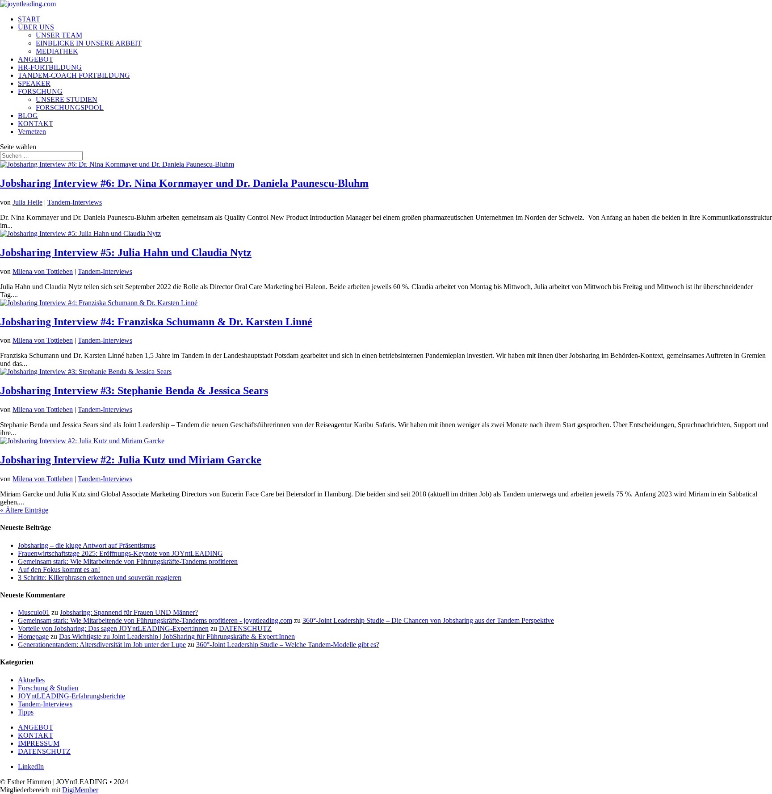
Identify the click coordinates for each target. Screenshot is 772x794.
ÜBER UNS (36, 27)
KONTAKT (35, 123)
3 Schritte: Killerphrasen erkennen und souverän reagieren (99, 577)
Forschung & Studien (48, 688)
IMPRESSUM (38, 743)
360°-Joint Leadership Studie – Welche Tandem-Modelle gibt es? (287, 644)
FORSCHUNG (40, 91)
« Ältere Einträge (24, 510)
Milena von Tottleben (43, 271)
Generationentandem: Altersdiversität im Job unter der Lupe (102, 644)
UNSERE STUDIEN (66, 99)
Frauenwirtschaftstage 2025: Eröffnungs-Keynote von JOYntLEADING (120, 553)
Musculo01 (34, 612)
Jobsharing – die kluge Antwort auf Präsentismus (86, 545)
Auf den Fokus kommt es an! (59, 569)
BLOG (28, 115)
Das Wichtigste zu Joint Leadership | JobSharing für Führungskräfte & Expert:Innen (177, 636)
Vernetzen (32, 131)
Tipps (26, 712)
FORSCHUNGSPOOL (70, 107)
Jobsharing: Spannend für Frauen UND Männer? (129, 612)
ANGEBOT (35, 59)
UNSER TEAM (59, 35)
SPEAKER (34, 83)
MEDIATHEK (57, 51)
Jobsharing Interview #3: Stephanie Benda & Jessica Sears (134, 390)
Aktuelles (31, 680)
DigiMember (80, 790)
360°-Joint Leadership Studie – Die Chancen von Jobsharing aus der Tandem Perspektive (428, 620)
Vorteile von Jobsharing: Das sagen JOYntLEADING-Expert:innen (113, 628)
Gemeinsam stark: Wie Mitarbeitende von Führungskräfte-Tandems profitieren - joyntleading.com (155, 620)
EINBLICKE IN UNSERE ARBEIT (89, 43)
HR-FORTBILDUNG (50, 67)
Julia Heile (27, 202)
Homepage (33, 636)
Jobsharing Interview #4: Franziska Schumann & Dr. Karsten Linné (156, 322)
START (29, 19)
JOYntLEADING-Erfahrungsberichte (71, 696)
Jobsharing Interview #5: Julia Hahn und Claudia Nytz (126, 252)
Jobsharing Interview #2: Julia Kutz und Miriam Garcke (130, 460)
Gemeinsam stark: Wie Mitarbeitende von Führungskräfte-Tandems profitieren (128, 561)
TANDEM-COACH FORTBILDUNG (74, 75)
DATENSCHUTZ (245, 628)
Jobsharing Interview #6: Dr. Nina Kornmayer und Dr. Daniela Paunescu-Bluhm (184, 183)
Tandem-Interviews (74, 202)
